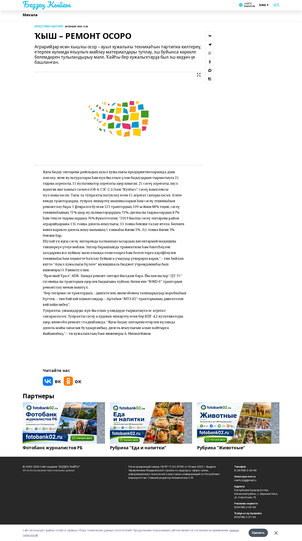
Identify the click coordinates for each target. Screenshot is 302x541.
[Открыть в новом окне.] (52, 381)
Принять (258, 533)
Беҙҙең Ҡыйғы (46, 4)
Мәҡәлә (30, 15)
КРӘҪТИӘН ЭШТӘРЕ (49, 26)
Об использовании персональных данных (49, 470)
